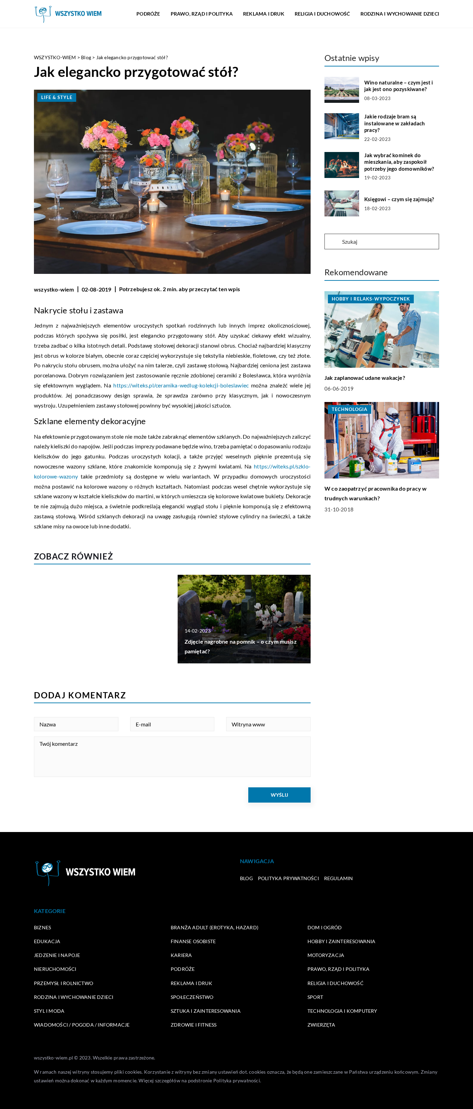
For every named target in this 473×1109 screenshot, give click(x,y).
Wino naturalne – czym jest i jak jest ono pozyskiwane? (398, 85)
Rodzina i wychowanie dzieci (399, 14)
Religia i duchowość (322, 14)
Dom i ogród (324, 927)
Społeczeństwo (192, 997)
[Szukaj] (332, 242)
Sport (315, 997)
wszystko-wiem (54, 289)
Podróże (148, 14)
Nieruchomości (55, 969)
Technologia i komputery (342, 1011)
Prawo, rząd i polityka (202, 14)
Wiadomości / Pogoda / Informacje (82, 1025)
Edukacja (47, 941)
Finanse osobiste (193, 941)
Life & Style (56, 97)
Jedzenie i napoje (57, 955)
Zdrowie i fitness (193, 1025)
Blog (246, 878)
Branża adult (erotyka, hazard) (214, 927)
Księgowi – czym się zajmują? (399, 199)
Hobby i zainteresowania (341, 941)
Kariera (181, 955)
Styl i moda (49, 1011)
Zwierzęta (321, 1025)
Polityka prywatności (288, 878)
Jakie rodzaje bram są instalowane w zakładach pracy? (394, 123)
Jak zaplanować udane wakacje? (364, 377)
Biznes (42, 927)
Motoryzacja (325, 955)
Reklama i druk (263, 14)
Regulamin (338, 878)
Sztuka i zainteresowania (206, 1011)
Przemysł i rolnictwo (63, 983)
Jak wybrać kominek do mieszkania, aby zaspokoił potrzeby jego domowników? (399, 162)
